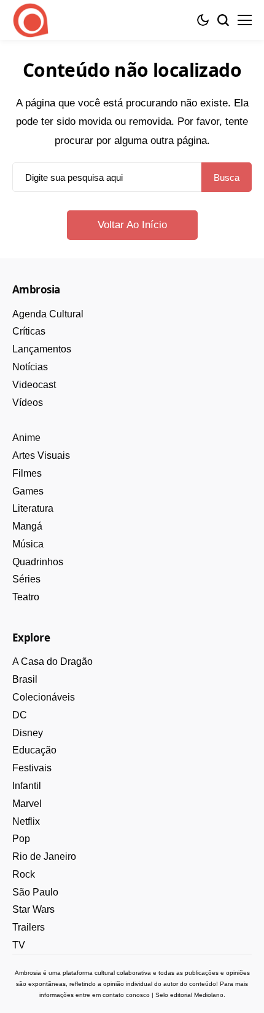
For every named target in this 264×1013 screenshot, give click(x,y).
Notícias (30, 367)
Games (28, 491)
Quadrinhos (37, 562)
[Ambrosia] (30, 20)
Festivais (32, 768)
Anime (26, 437)
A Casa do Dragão (52, 661)
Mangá (27, 526)
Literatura (32, 508)
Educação (34, 750)
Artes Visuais (41, 455)
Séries (26, 579)
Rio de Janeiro (44, 856)
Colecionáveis (43, 697)
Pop (21, 838)
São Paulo (35, 892)
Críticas (28, 331)
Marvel (27, 803)
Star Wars (33, 909)
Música (28, 544)
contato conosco (126, 994)
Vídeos (27, 402)
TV (18, 945)
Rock (23, 874)
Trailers (28, 927)
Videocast (34, 384)
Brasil (24, 679)
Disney (27, 733)
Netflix (26, 821)
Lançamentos (41, 349)
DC (19, 715)
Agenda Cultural (47, 314)
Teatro (25, 597)
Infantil (26, 786)
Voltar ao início (132, 225)
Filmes (27, 473)
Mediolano (208, 994)
